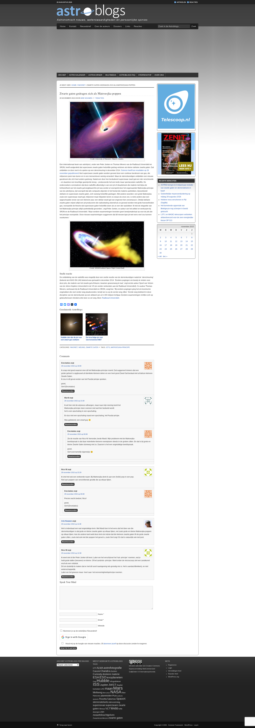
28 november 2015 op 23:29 (71, 472)
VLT (107, 708)
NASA (115, 692)
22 (192, 245)
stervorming (114, 702)
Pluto (114, 695)
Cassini (96, 671)
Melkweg (97, 692)
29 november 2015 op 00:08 (77, 434)
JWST (112, 684)
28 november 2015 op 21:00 (74, 401)
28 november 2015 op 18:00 (71, 366)
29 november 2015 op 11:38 (71, 524)
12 (176, 241)
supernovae (99, 705)
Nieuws (82, 347)
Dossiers (117, 26)
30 (161, 253)
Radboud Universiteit (110, 298)
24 (166, 249)
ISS (96, 684)
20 (181, 245)
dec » (165, 256)
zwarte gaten (92, 347)
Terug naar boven (65, 725)
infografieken (115, 681)
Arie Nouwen (86, 98)
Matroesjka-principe (120, 347)
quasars (96, 699)
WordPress (188, 725)
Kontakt (72, 26)
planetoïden (106, 695)
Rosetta (103, 699)
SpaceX (121, 698)
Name (100, 614)
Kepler (120, 685)
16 (161, 245)
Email (100, 620)
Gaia (94, 681)
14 (187, 241)
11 (171, 241)
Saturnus (111, 699)
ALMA (100, 668)
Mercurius (106, 693)
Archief (62, 75)
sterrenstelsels (100, 702)
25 (171, 249)
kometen (96, 689)
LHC (102, 689)
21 (187, 245)
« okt (160, 256)
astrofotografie (113, 667)
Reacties (193, 2)
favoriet (74, 347)
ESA (96, 677)
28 (187, 249)
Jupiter (104, 684)
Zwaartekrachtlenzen (100, 718)
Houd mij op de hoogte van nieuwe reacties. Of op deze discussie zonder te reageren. (106, 644)
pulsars (120, 696)
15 (192, 241)
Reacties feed (173, 674)
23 (161, 249)
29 (192, 249)
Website (101, 626)
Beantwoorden (68, 391)
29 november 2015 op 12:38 (71, 553)
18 (171, 245)
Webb (114, 708)
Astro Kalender (77, 75)
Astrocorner (95, 75)
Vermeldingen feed (174, 671)
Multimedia (110, 75)
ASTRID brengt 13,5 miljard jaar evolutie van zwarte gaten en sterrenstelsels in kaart (177, 188)
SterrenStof (144, 75)
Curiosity (97, 674)
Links (127, 26)
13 (181, 241)
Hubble (103, 680)
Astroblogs (127, 13)
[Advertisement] (127, 51)
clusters (113, 671)
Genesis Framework (175, 725)
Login (170, 668)
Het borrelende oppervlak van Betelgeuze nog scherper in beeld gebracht (174, 209)
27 (181, 249)
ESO (102, 677)
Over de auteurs (102, 26)
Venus (102, 708)
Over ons (159, 75)
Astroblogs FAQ (127, 75)
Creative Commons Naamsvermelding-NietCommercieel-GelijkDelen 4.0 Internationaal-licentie (144, 669)
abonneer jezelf (109, 644)
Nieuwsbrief (85, 26)
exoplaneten (115, 677)
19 (176, 245)
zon (102, 711)
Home (63, 26)
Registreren (172, 665)
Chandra (105, 671)
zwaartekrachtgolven (104, 715)
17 (166, 245)
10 (166, 241)
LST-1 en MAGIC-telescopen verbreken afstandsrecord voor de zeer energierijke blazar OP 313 (177, 217)
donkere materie (111, 674)
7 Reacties (99, 98)
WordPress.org (173, 677)
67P (94, 668)
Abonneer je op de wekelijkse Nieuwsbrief (80, 631)
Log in (196, 725)
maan (109, 688)
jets (108, 347)
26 (176, 249)
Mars (118, 688)
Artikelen (181, 2)
